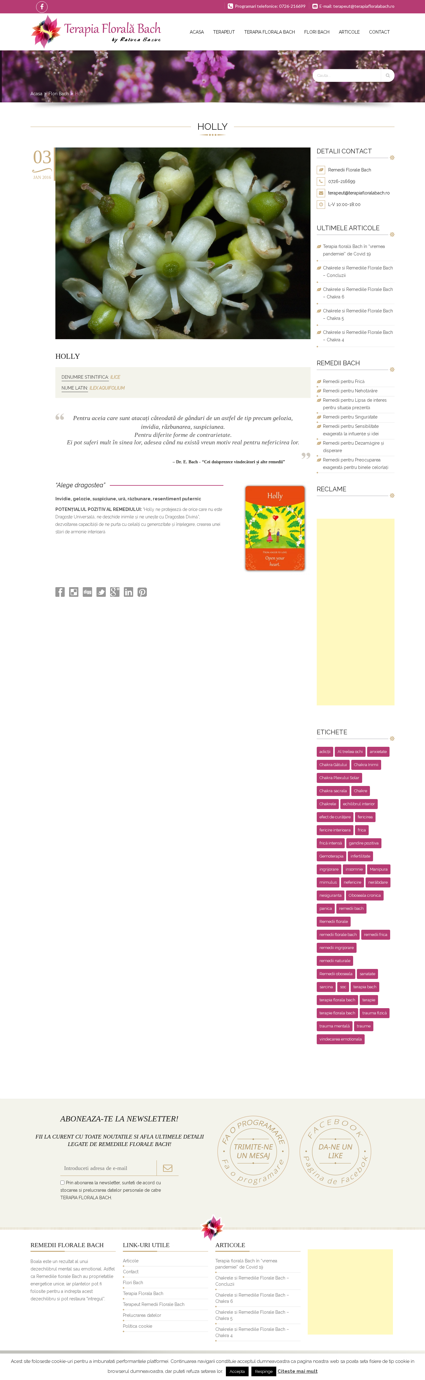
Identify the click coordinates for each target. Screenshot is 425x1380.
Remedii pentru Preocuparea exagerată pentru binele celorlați (355, 463)
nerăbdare (378, 882)
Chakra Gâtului (333, 764)
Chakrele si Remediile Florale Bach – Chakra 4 (358, 336)
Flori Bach (316, 32)
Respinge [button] (264, 1371)
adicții (325, 751)
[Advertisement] (356, 612)
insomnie (354, 869)
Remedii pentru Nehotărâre (350, 390)
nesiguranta (331, 895)
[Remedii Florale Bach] (95, 32)
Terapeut (224, 32)
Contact (379, 32)
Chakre (360, 790)
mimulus (328, 882)
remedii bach (351, 908)
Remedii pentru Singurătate (350, 416)
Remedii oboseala (336, 973)
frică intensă (331, 843)
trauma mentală (335, 1026)
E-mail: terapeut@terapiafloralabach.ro (357, 6)
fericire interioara (335, 830)
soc (343, 987)
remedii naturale (335, 960)
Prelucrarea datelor (142, 1315)
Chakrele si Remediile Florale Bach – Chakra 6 (358, 293)
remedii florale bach (338, 934)
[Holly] (183, 337)
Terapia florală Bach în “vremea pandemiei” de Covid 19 (354, 250)
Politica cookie (137, 1326)
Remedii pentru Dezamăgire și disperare (353, 447)
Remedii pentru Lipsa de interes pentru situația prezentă (355, 404)
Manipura (379, 869)
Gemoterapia (331, 856)
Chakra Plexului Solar (339, 777)
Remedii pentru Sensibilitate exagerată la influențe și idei (351, 430)
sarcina (326, 987)
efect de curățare (335, 817)
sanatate (367, 973)
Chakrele (328, 804)
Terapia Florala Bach (269, 32)
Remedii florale (334, 921)
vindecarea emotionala (341, 1039)
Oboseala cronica (365, 895)
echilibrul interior (359, 804)
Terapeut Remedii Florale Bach (153, 1304)
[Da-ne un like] (332, 1187)
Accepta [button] (237, 1371)
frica (362, 830)
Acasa (197, 32)
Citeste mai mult (298, 1371)
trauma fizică (374, 1013)
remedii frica (375, 934)
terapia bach (364, 987)
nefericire (352, 882)
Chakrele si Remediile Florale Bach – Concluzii (358, 271)
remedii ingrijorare (337, 947)
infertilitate (360, 856)
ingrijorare (329, 869)
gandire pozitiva (364, 843)
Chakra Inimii (366, 764)
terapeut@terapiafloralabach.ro (359, 192)
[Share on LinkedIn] (128, 595)
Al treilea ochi (350, 751)
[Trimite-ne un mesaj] (253, 1187)
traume (364, 1026)
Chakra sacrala (333, 790)
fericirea (365, 817)
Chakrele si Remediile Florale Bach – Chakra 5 (358, 314)
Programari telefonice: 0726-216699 (270, 6)
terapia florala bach (337, 1000)
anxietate (378, 751)
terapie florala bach (337, 1013)
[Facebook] (41, 6)
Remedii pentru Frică (344, 381)
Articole (349, 32)
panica (326, 908)
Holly (67, 356)
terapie (368, 1000)
